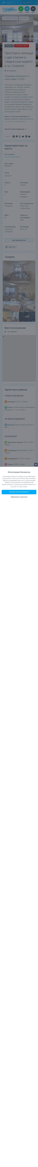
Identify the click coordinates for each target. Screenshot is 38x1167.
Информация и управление (19, 497)
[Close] (36, 464)
